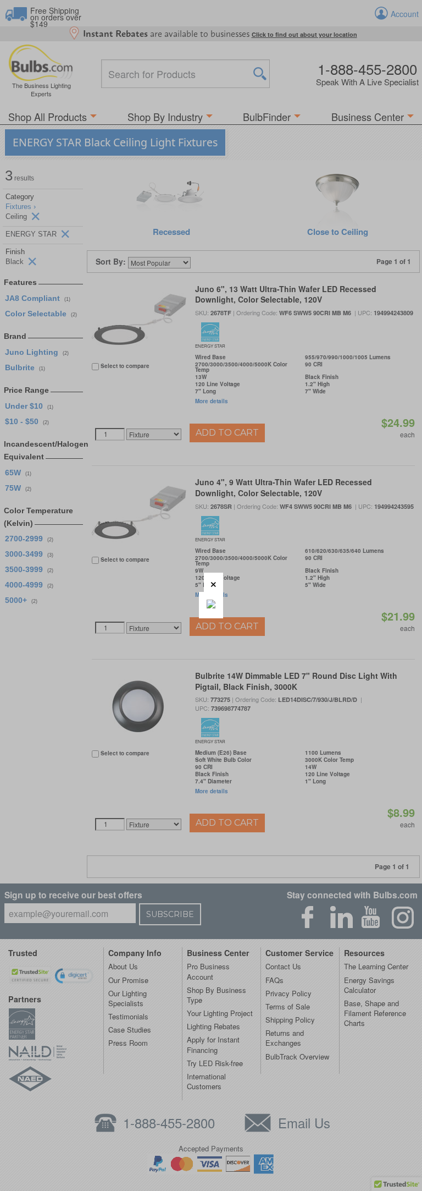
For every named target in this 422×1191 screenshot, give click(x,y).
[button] (213, 582)
